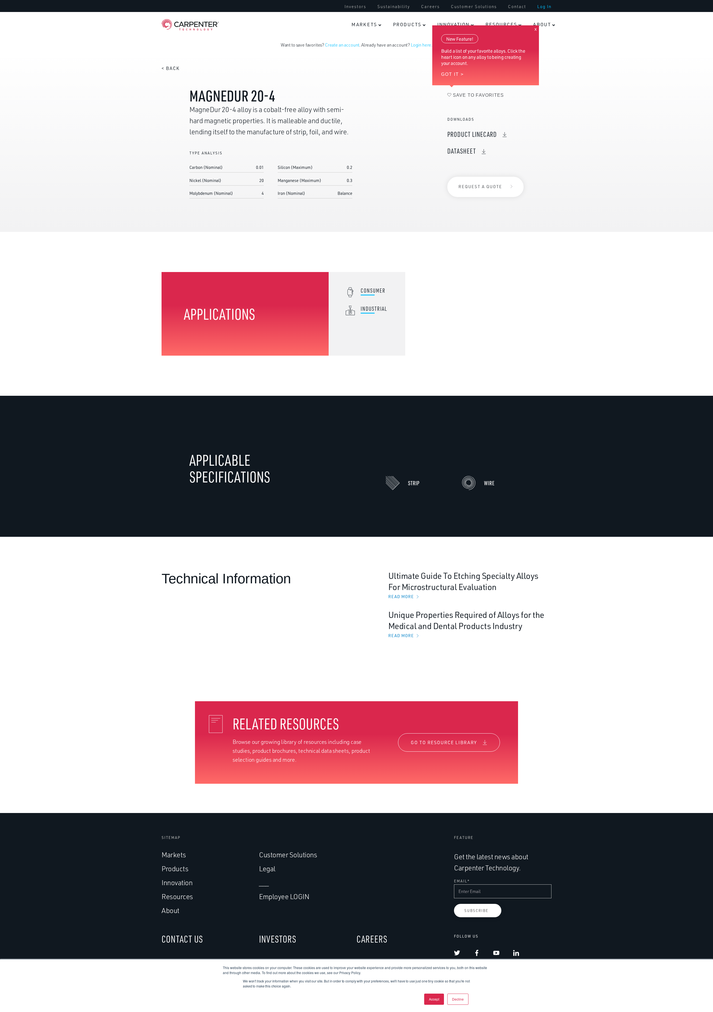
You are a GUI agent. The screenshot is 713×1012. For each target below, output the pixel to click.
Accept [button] (434, 999)
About (170, 910)
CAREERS (371, 939)
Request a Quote (480, 186)
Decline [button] (458, 999)
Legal (267, 868)
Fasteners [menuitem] (437, 12)
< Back (171, 68)
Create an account (342, 45)
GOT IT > (452, 74)
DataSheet (461, 151)
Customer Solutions (288, 854)
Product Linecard (472, 134)
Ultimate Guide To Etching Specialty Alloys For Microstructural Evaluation (463, 585)
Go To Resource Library (444, 742)
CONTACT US (182, 939)
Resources (177, 896)
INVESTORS (277, 939)
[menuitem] (366, 24)
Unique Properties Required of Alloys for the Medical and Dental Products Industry (466, 624)
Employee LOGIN (284, 896)
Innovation (177, 882)
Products (175, 868)
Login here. (421, 45)
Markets (174, 854)
